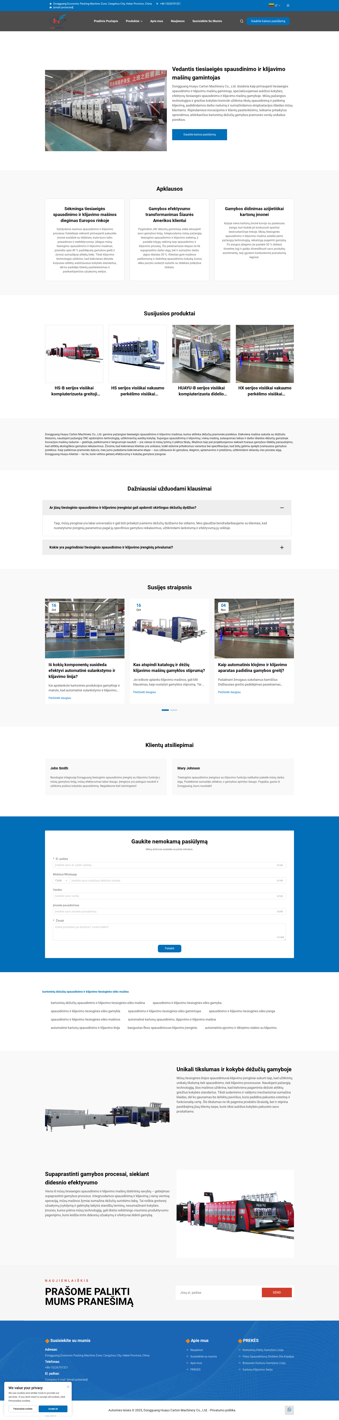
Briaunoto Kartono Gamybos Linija (264, 1363)
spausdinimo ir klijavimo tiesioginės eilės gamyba (187, 1003)
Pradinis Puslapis (106, 21)
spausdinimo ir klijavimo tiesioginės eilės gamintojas (164, 1011)
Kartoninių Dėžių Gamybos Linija (263, 1350)
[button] (165, 710)
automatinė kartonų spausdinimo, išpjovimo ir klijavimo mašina (172, 1019)
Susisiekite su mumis (203, 1356)
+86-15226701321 (170, 3)
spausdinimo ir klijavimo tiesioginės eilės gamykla (85, 1011)
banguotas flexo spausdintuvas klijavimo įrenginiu (162, 1028)
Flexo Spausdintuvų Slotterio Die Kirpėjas (268, 1356)
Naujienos (178, 21)
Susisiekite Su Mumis (207, 21)
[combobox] (61, 880)
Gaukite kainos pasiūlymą (268, 21)
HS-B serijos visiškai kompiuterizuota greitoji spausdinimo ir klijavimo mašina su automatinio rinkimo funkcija (74, 391)
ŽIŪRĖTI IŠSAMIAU (74, 353)
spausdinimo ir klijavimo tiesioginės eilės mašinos (85, 1019)
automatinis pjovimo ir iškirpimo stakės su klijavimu (241, 1028)
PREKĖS (195, 1369)
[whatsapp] (288, 5)
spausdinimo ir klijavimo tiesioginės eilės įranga (242, 1011)
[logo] (67, 21)
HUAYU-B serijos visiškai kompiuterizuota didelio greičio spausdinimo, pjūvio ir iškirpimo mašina (201, 391)
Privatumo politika (222, 1410)
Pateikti (169, 948)
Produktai (132, 21)
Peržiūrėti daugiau (60, 698)
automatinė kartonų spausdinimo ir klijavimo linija (85, 1028)
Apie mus (156, 21)
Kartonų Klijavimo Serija (258, 1369)
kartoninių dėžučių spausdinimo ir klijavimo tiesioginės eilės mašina (98, 1003)
